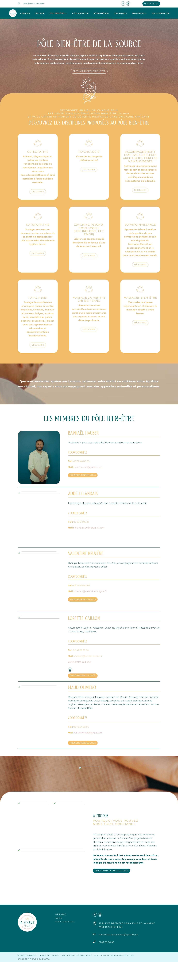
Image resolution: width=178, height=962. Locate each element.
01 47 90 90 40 (151, 4)
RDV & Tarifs (138, 13)
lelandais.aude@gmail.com (89, 527)
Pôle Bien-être (57, 13)
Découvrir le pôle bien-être (89, 71)
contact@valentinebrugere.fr (90, 591)
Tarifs (58, 918)
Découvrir (38, 192)
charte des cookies (49, 955)
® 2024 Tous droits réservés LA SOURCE (114, 955)
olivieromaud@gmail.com (88, 732)
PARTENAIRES (121, 13)
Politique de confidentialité (77, 955)
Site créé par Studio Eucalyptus (34, 959)
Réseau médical (101, 13)
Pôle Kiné (39, 13)
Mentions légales (27, 955)
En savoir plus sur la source (111, 871)
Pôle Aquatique (80, 13)
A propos (25, 13)
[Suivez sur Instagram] (128, 3)
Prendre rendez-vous (83, 475)
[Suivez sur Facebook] (123, 3)
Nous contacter (160, 13)
